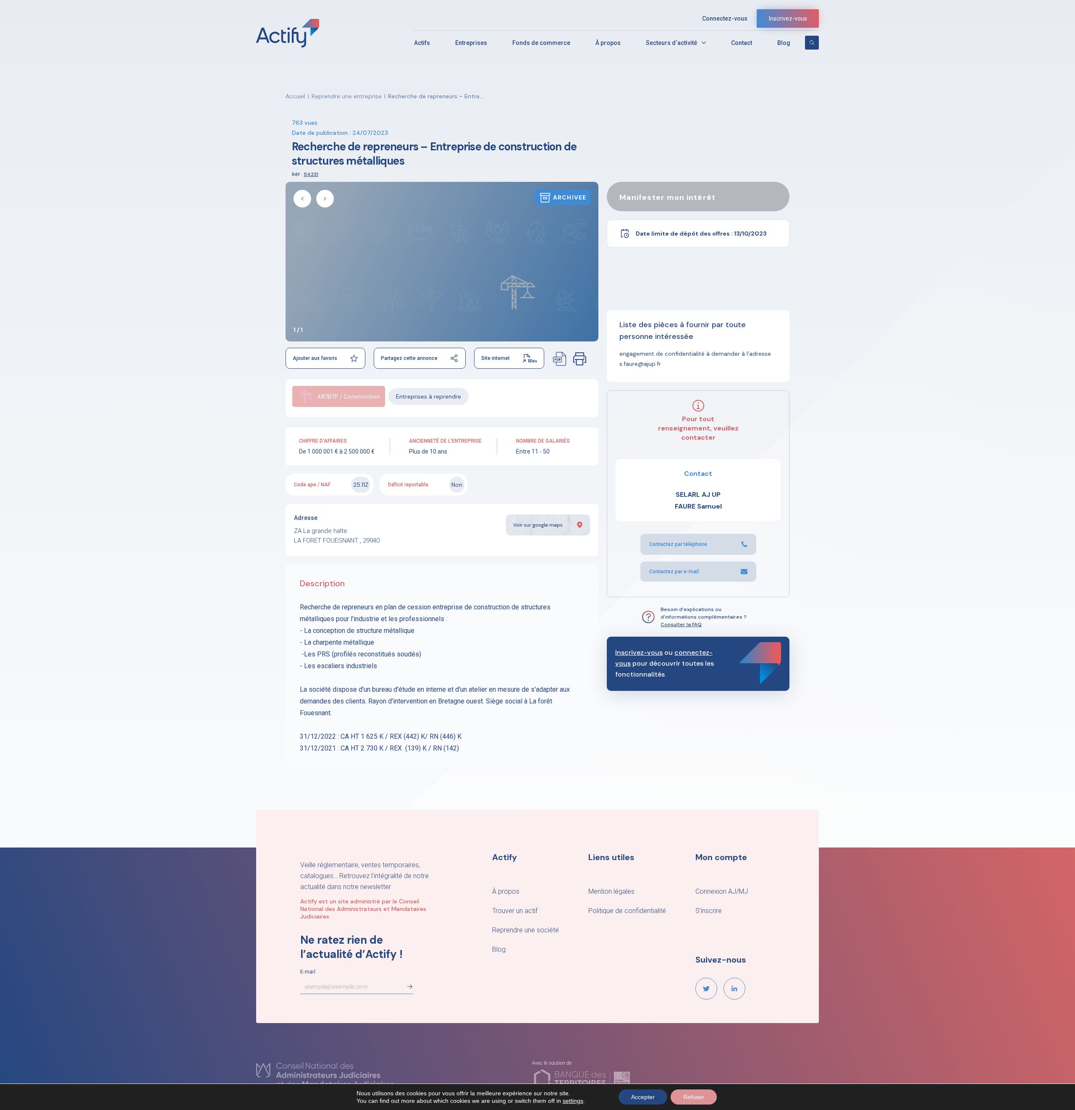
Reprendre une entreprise (347, 96)
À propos (608, 42)
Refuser (693, 1097)
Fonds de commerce (541, 42)
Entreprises (471, 42)
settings (573, 1100)
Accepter (643, 1097)
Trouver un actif (515, 911)
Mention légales (611, 891)
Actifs (422, 42)
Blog (783, 42)
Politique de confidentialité (627, 911)
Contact (741, 42)
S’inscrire (708, 911)
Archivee (569, 197)
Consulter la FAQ (681, 624)
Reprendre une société (525, 930)
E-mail (307, 972)
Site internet (495, 358)
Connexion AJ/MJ (721, 891)
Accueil (295, 96)
